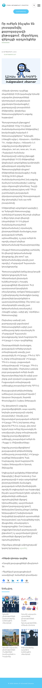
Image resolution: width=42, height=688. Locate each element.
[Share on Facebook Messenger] (22, 581)
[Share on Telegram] (17, 581)
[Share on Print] (27, 581)
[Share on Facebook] (4, 581)
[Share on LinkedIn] (13, 581)
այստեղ (23, 548)
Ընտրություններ (10, 54)
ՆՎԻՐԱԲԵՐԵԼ (21, 11)
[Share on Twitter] (8, 581)
